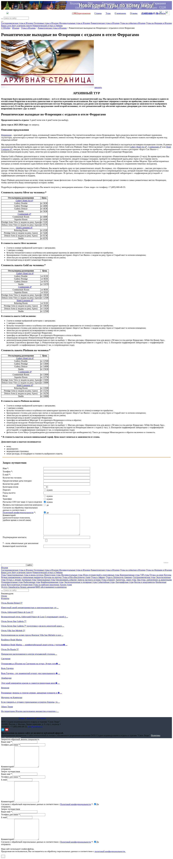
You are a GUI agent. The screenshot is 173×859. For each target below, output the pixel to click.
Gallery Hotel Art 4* (138, 147)
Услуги (4, 587)
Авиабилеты (14, 587)
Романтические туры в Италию (105, 23)
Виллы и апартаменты (144, 582)
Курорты (5, 598)
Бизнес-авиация (27, 587)
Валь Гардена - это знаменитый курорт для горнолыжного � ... (30, 673)
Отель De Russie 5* (10, 649)
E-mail (4, 780)
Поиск (22, 718)
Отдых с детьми (13, 580)
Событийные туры (106, 582)
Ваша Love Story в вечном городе (16, 25)
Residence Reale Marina (11, 640)
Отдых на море (157, 575)
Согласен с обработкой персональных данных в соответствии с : (47, 804)
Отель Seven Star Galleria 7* (13, 621)
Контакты (161, 13)
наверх (166, 562)
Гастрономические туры (144, 577)
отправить (6, 844)
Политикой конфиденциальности (18, 512)
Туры (108, 13)
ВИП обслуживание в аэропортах (51, 587)
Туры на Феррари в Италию (159, 23)
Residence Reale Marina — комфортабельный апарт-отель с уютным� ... (34, 645)
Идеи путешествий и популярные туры (101, 575)
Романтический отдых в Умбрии (47, 25)
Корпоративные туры (130, 575)
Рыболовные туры (31, 582)
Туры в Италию (28, 28)
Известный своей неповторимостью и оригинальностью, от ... (30, 607)
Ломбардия (6, 678)
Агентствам (147, 13)
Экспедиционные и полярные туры (80, 582)
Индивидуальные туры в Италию (74, 23)
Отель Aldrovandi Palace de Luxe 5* (17, 612)
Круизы (167, 575)
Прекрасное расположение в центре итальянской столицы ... (29, 654)
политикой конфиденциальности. (110, 851)
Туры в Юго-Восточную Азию (76, 577)
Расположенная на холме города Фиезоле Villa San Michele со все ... (32, 635)
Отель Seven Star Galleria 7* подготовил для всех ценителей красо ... (32, 626)
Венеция (5, 688)
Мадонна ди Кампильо (11, 697)
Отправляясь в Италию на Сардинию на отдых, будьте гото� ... (30, 663)
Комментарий (7, 766)
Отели (4, 596)
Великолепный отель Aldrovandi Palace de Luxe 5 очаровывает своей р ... (34, 617)
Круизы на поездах (53, 577)
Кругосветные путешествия (20, 584)
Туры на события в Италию (133, 23)
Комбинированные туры (52, 582)
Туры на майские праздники (46, 584)
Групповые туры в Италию (46, 23)
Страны (98, 13)
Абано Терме (7, 707)
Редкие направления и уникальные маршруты (22, 577)
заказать (98, 87)
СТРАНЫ (5, 28)
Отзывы (133, 13)
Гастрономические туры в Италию (17, 23)
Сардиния (5, 658)
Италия (15, 28)
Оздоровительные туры (12, 582)
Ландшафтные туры (124, 582)
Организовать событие (66, 580)
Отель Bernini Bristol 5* (11, 603)
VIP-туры (144, 575)
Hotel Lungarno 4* (24, 227)
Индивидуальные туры (72, 575)
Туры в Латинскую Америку (119, 577)
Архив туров (66, 584)
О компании (120, 13)
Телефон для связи (10, 745)
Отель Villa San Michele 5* (13, 630)
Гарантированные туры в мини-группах (25, 575)
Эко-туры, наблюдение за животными (154, 580)
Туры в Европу (108, 580)
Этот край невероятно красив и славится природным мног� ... (30, 683)
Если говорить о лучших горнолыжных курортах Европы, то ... (30, 702)
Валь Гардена (7, 668)
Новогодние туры (52, 575)
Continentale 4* (155, 147)
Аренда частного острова (89, 580)
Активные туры (28, 580)
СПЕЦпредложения (81, 13)
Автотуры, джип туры (126, 580)
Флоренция (6, 135)
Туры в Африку (98, 577)
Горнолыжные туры (46, 580)
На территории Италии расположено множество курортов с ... (30, 711)
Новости (31, 718)
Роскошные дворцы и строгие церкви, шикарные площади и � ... (31, 693)
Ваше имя (6, 742)
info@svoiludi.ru (35, 726)
